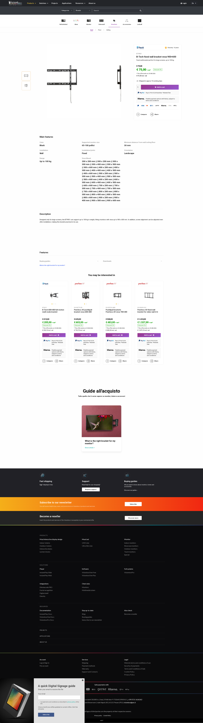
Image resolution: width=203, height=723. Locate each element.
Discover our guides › (130, 490)
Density (42, 596)
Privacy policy (98, 715)
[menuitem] (183, 3)
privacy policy (71, 702)
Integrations (44, 584)
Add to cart (161, 87)
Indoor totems (45, 543)
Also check (128, 610)
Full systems (128, 569)
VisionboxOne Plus (89, 575)
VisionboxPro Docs (47, 620)
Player (42, 569)
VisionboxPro (129, 572)
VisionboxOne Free (89, 572)
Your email (41, 694)
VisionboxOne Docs (47, 617)
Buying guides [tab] (45, 261)
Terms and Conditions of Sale (134, 669)
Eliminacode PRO (46, 587)
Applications (66, 3)
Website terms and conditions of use (137, 663)
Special (126, 555)
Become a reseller (130, 614)
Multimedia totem (88, 590)
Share (156, 114)
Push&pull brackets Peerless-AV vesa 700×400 (116, 311)
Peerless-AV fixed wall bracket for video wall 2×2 (147, 311)
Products (30, 3)
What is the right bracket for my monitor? (52, 265)
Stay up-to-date (87, 610)
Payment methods (88, 666)
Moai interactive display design (51, 539)
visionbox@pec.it (130, 702)
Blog (83, 614)
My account (44, 666)
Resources (79, 3)
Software (85, 569)
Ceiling (108, 30)
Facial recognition (46, 590)
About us (92, 3)
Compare (144, 114)
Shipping (85, 663)
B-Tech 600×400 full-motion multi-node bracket (53, 311)
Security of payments (131, 666)
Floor (99, 30)
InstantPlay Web (46, 575)
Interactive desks (46, 549)
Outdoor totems (45, 546)
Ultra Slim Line (87, 546)
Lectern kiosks (45, 552)
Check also (86, 584)
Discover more (133, 518)
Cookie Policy (129, 672)
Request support (91, 489)
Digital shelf (44, 593)
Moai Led (85, 539)
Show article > (90, 448)
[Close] (83, 680)
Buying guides (87, 617)
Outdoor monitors (130, 549)
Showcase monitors (131, 546)
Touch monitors (130, 552)
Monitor (127, 539)
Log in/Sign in (44, 663)
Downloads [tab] (107, 261)
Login (184, 3)
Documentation (45, 610)
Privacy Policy (129, 675)
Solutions (42, 3)
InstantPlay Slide (46, 572)
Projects (54, 3)
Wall (91, 30)
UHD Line (85, 543)
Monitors (85, 587)
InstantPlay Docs (46, 614)
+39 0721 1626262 (135, 699)
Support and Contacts (90, 672)
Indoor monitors (130, 543)
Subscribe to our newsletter (92, 620)
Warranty (85, 669)
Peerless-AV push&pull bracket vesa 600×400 (83, 311)
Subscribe (133, 504)
